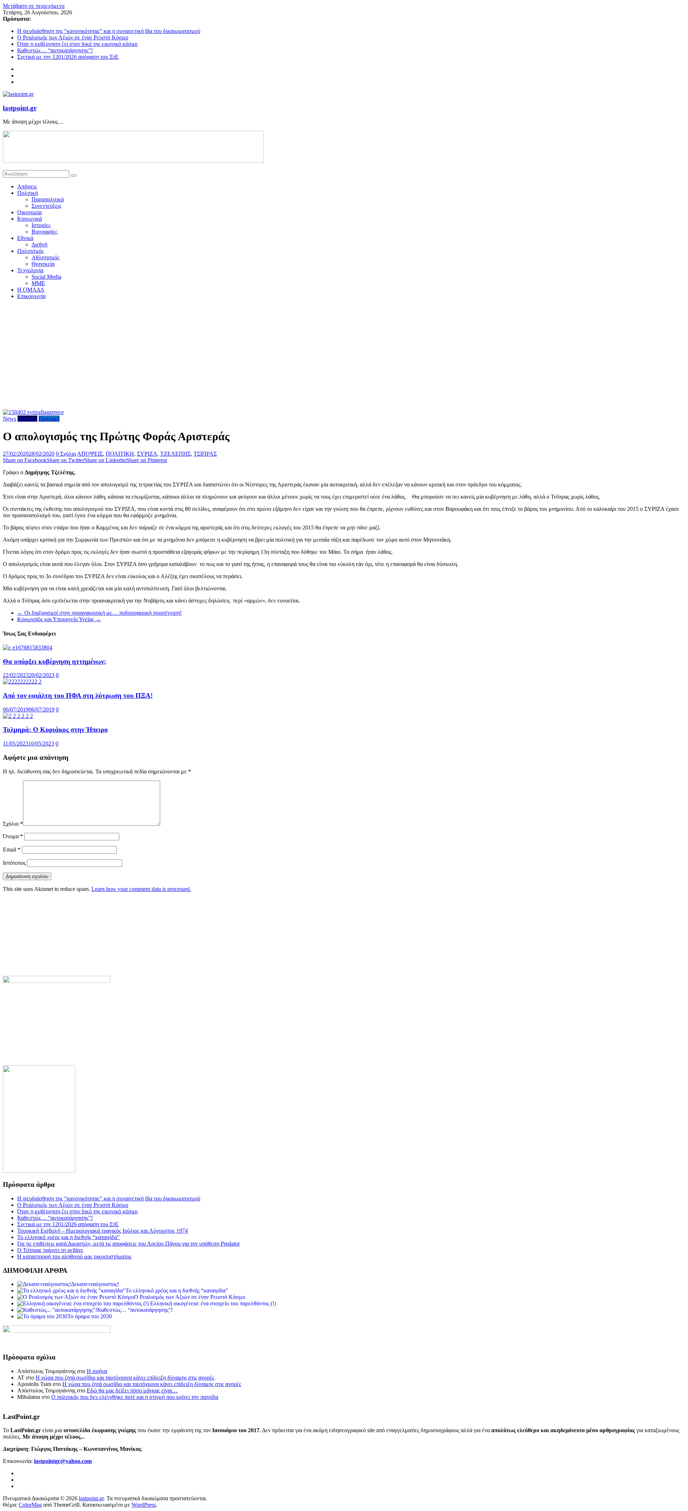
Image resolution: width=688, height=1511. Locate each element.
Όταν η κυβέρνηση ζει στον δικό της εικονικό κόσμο (77, 44)
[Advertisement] (344, 355)
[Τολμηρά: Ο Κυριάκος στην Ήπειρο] (18, 716)
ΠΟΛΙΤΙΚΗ (120, 454)
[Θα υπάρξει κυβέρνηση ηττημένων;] (27, 647)
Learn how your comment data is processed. (141, 889)
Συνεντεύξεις (46, 206)
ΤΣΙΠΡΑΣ (205, 454)
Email (11, 849)
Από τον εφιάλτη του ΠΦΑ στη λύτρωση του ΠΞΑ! (78, 695)
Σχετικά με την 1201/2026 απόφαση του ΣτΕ (68, 57)
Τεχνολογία (30, 270)
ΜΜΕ (38, 283)
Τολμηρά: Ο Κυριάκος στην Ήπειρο (55, 729)
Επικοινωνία (31, 296)
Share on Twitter (65, 460)
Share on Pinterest (146, 460)
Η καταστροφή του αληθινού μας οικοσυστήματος (74, 1256)
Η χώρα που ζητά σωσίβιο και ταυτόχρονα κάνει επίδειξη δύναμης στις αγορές (124, 1378)
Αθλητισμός (45, 257)
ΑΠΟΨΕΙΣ (90, 454)
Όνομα (13, 836)
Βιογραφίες (44, 232)
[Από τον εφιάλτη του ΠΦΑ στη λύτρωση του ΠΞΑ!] (22, 681)
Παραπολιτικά (48, 199)
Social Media (46, 277)
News (9, 419)
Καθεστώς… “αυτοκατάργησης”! (55, 50)
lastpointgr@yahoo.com (63, 1461)
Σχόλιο (13, 824)
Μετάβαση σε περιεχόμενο (33, 6)
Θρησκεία (43, 264)
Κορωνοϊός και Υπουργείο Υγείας (59, 619)
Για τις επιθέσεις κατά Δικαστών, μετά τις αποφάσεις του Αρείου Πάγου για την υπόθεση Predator (128, 1244)
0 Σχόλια (66, 454)
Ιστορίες (41, 225)
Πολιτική (27, 193)
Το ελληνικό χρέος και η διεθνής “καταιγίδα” (68, 1237)
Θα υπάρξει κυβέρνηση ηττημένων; (54, 661)
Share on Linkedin (105, 460)
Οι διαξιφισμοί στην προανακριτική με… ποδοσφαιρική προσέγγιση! (99, 613)
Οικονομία (29, 212)
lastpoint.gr (20, 108)
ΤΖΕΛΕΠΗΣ (175, 454)
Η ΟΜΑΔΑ (30, 290)
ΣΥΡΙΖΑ (147, 454)
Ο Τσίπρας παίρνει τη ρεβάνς (50, 1250)
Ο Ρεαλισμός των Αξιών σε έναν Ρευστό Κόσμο (72, 37)
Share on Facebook (25, 460)
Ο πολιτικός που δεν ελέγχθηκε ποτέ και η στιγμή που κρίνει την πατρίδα (134, 1397)
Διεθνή (39, 244)
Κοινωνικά (29, 219)
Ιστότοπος (14, 863)
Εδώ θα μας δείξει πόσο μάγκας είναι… (132, 1390)
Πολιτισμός (30, 251)
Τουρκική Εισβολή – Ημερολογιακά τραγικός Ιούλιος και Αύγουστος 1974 (102, 1231)
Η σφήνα (97, 1371)
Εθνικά (25, 238)
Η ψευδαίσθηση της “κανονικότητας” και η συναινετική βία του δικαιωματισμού (108, 31)
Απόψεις (27, 186)
